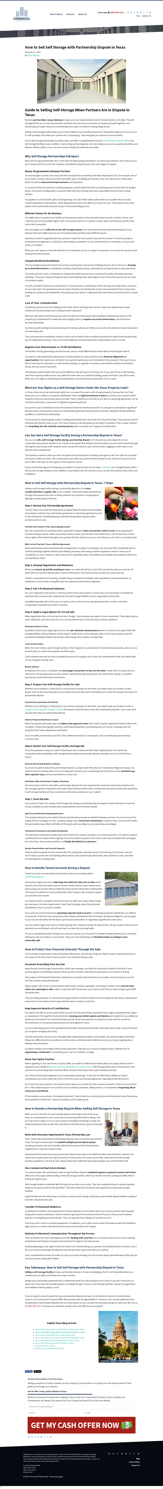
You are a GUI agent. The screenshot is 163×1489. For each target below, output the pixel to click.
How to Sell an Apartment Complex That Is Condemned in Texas (59, 1329)
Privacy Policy (134, 1462)
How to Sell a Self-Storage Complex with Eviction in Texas (57, 1340)
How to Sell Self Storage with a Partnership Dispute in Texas (60, 1332)
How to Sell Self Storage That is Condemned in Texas (55, 1335)
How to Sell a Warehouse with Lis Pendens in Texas (54, 1343)
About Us (82, 14)
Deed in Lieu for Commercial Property (49, 1348)
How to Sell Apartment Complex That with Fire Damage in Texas (59, 1338)
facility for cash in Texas (70, 1066)
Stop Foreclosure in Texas (45, 1346)
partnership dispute (34, 876)
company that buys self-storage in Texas (44, 709)
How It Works (56, 14)
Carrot (60, 1476)
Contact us (106, 467)
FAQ (137, 16)
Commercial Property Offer (116, 140)
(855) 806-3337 (117, 12)
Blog (138, 1458)
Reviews (70, 14)
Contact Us (146, 16)
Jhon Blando (34, 55)
